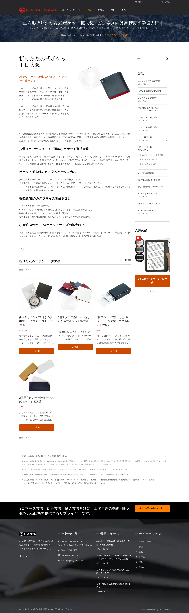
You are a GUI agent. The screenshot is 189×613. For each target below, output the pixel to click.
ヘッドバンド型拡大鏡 (29, 483)
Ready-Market (164, 610)
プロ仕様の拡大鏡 (146, 173)
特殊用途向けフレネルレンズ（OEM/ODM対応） (150, 109)
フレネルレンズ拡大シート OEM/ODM (150, 99)
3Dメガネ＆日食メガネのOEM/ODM (149, 195)
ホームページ (68, 10)
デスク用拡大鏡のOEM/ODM (146, 138)
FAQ (112, 10)
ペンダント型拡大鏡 (45, 483)
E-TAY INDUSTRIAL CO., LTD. (46, 609)
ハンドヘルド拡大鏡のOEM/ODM (148, 119)
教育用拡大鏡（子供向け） (150, 180)
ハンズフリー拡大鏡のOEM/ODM (148, 129)
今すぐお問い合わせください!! (152, 508)
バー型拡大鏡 (122, 480)
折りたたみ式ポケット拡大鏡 (116, 35)
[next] (129, 249)
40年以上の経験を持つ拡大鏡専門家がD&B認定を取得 (113, 543)
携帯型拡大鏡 (112, 480)
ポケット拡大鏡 (133, 480)
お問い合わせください (96, 483)
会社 (81, 10)
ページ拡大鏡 (81, 480)
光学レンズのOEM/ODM (149, 91)
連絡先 (122, 10)
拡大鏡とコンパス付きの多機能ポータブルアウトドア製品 (36, 321)
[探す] (136, 2)
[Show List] (129, 260)
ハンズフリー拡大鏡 (147, 480)
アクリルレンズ (70, 480)
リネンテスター (58, 483)
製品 (90, 10)
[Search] (167, 58)
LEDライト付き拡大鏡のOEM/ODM (149, 82)
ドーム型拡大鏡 (102, 480)
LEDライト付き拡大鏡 (56, 480)
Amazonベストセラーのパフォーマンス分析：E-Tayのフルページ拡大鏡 (113, 557)
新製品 (101, 10)
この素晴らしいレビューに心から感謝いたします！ (112, 571)
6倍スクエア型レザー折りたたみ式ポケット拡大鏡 (74, 319)
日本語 (167, 2)
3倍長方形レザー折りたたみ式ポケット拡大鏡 (36, 399)
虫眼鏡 (46, 480)
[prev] (22, 249)
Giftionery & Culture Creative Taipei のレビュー (113, 585)
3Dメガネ (77, 483)
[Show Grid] (126, 260)
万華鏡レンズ (69, 483)
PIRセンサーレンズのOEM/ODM (147, 211)
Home (63, 35)
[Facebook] (20, 556)
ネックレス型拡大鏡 (148, 164)
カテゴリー (72, 35)
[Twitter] (23, 556)
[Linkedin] (26, 556)
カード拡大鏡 (91, 480)
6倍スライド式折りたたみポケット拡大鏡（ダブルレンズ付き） (113, 321)
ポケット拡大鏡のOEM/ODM (91, 35)
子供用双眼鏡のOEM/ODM (150, 187)
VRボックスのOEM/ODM (149, 203)
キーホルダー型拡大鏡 (149, 159)
